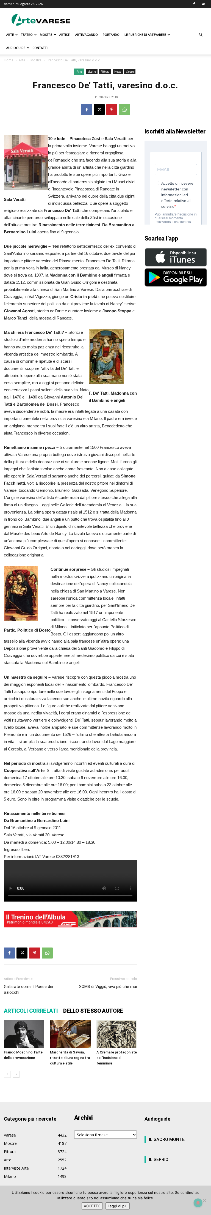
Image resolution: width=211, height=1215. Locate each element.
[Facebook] (194, 4)
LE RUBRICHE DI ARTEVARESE (145, 34)
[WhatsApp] (124, 109)
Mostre (35, 60)
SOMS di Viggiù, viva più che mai (108, 986)
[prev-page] (7, 1074)
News (117, 71)
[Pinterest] (111, 109)
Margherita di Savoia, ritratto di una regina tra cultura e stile (70, 1057)
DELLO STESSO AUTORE (93, 1011)
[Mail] (203, 4)
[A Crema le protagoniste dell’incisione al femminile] (116, 1034)
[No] (204, 1200)
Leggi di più (117, 1206)
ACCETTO (92, 1206)
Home (8, 60)
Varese (130, 71)
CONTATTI (40, 48)
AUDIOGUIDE (15, 48)
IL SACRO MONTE (167, 1139)
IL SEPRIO (158, 1159)
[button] (200, 34)
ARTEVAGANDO (86, 34)
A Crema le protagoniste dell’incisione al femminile (116, 1057)
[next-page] (16, 1074)
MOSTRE (46, 34)
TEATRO (27, 34)
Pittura (105, 71)
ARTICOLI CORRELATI (31, 1011)
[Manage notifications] (198, 1202)
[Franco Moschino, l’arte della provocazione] (24, 1034)
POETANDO (111, 34)
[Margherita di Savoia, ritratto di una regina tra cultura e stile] (70, 1034)
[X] (99, 109)
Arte (22, 60)
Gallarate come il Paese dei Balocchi (28, 989)
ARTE (10, 34)
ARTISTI (64, 34)
